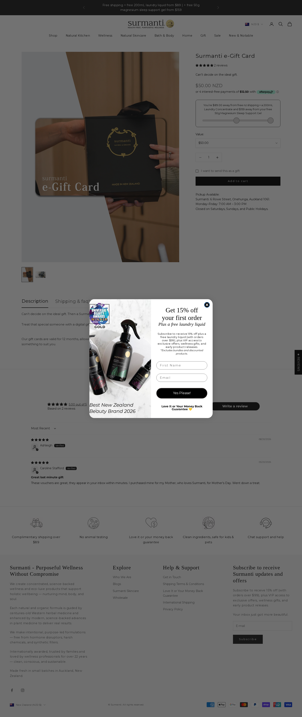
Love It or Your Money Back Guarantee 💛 (181, 407)
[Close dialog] (207, 304)
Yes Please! (182, 393)
